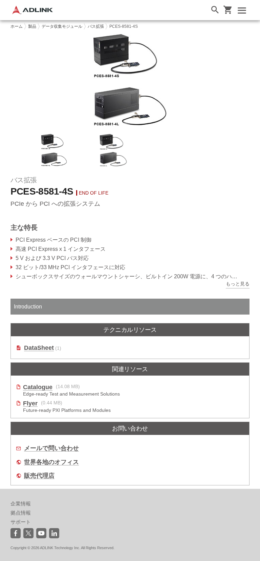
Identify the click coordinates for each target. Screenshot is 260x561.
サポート (20, 522)
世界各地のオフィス (51, 462)
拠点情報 (20, 513)
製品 (32, 26)
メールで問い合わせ (51, 448)
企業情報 (20, 503)
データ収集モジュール (62, 26)
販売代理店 (39, 476)
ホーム (16, 26)
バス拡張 (96, 26)
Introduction (28, 306)
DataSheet (39, 348)
